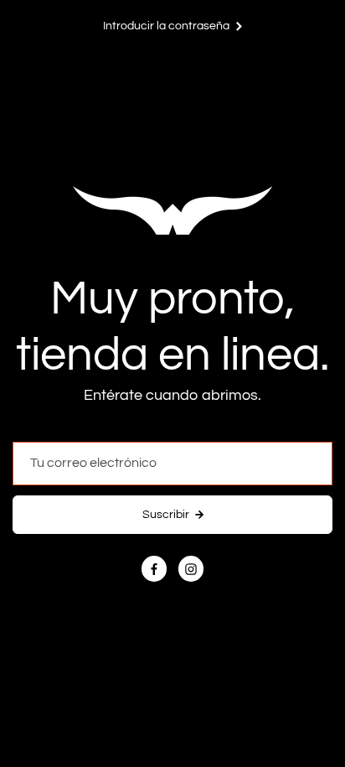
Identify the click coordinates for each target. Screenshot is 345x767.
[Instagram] (190, 569)
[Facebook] (154, 569)
